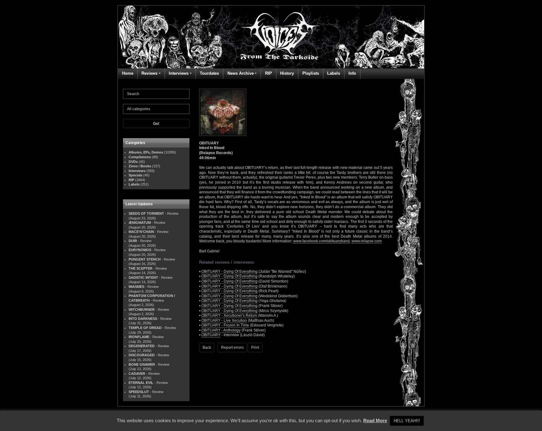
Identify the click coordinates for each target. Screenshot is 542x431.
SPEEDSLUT (139, 392)
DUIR (133, 241)
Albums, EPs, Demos (146, 152)
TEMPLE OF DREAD (145, 328)
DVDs (133, 162)
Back (207, 347)
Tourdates (209, 73)
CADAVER (137, 373)
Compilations (140, 157)
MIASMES (136, 286)
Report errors (232, 347)
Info (352, 73)
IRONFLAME (139, 337)
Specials (135, 175)
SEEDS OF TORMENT (146, 213)
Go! (156, 123)
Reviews (149, 73)
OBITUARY (211, 335)
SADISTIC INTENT (143, 277)
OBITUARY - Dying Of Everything (229, 271)
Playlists (310, 73)
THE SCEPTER (140, 268)
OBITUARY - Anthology (221, 330)
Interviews (179, 73)
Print (255, 347)
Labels (333, 73)
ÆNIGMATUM (140, 222)
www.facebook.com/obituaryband (321, 241)
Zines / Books (140, 166)
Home (127, 73)
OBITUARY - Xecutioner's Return (229, 315)
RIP (268, 73)
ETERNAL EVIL (141, 383)
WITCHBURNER (142, 309)
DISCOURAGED (142, 355)
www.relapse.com (367, 241)
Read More (375, 420)
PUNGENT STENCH (145, 259)
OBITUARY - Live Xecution (224, 320)
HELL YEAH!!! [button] (407, 420)
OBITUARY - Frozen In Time (225, 325)
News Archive (240, 73)
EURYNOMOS (140, 250)
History (287, 73)
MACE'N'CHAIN (141, 232)
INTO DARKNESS (143, 319)
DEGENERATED (142, 346)
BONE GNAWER (142, 364)
